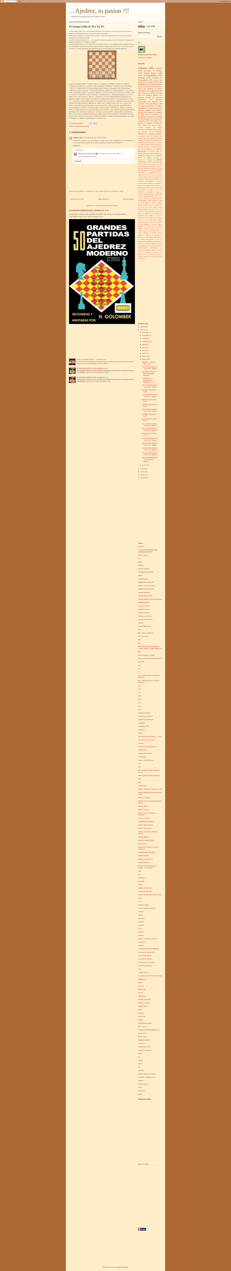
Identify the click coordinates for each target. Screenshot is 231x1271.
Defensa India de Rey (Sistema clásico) (149, 230)
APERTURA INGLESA (145, 155)
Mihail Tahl (150, 185)
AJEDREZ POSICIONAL (146, 572)
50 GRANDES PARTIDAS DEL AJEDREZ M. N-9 (92, 368)
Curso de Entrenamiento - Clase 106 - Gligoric (149, 410)
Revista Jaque (141, 187)
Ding (160, 117)
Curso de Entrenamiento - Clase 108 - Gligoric (149, 386)
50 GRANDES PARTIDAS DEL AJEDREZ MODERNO (148, 551)
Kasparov (144, 132)
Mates (160, 138)
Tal (146, 254)
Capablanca (156, 213)
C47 (156, 209)
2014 (142, 475)
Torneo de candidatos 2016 (146, 1077)
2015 (142, 472)
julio (144, 347)
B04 (161, 194)
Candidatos (147, 213)
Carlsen (156, 121)
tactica (140, 89)
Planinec (140, 250)
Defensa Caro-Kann (156, 142)
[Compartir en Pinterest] (96, 123)
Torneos (159, 68)
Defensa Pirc (158, 162)
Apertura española (144, 110)
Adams (157, 192)
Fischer (140, 123)
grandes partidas (155, 256)
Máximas (156, 104)
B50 (146, 142)
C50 (161, 209)
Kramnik (155, 114)
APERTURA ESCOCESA (146, 589)
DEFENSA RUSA (143, 856)
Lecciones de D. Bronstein (150, 86)
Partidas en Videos (155, 166)
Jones (160, 243)
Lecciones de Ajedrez (153, 71)
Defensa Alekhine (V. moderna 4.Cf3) (150, 789)
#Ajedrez (142, 68)
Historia (143, 91)
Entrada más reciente (77, 199)
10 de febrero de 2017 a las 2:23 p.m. (95, 137)
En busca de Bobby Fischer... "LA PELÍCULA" (91, 359)
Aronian (152, 117)
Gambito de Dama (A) (145, 888)
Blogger (125, 1267)
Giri (141, 243)
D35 (151, 220)
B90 (161, 200)
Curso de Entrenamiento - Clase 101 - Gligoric (149, 449)
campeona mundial (143, 256)
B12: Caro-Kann (143, 636)
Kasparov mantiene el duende (147, 939)
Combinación (154, 91)
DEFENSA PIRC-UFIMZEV (146, 181)
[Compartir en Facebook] (94, 123)
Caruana (150, 112)
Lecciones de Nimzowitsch (146, 952)
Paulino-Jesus (78, 137)
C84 (150, 211)
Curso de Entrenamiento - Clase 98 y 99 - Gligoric (149, 459)
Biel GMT (159, 205)
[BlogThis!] (91, 123)
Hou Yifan (143, 164)
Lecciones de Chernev (145, 160)
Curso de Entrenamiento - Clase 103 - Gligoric (149, 439)
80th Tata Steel (150, 168)
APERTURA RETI (154, 172)
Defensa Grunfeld (153, 157)
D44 (150, 162)
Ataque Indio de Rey (82, 126)
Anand (139, 194)
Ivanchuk (147, 243)
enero (144, 465)
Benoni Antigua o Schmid (147, 203)
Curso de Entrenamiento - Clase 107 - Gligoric (149, 395)
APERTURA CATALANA (145, 192)
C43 (152, 209)
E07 (158, 239)
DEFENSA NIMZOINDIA (146, 840)
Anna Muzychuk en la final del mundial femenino (149, 373)
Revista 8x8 (142, 1033)
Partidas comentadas (144, 999)
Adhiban (140, 175)
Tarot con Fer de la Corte (86, 153)
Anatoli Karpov (150, 73)
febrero (144, 359)
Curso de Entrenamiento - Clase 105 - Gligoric (149, 424)
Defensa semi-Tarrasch (147, 239)
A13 (158, 190)
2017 (142, 330)
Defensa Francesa (155, 153)
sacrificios (140, 258)
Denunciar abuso (144, 1099)
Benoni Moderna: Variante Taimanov (150, 658)
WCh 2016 (142, 125)
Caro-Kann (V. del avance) (145, 218)
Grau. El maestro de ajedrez (147, 93)
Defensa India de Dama (155, 129)
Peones (140, 82)
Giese (160, 241)
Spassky (140, 254)
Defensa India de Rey (147, 144)
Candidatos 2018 (143, 104)
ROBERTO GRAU (150, 250)
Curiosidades (148, 149)
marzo (144, 356)
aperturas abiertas (152, 95)
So (151, 119)
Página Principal (103, 199)
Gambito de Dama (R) (145, 891)
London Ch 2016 (153, 123)
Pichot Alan (145, 136)
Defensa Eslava (142, 153)
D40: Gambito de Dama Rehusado (149, 775)
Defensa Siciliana (143, 862)
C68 (146, 211)
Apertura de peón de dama (151, 194)
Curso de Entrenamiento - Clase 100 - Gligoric (149, 453)
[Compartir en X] (92, 123)
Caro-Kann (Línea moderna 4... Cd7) (148, 215)
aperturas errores (157, 187)
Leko (149, 246)
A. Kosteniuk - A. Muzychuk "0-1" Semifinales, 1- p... (148, 380)
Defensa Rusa (155, 151)
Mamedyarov (142, 117)
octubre (145, 338)
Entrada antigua (128, 199)
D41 (153, 224)
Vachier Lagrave (155, 254)
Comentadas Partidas (144, 753)
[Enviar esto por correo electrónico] (89, 123)
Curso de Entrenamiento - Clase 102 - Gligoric (149, 444)
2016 (142, 469)
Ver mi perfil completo (145, 57)
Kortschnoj (143, 246)
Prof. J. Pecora (144, 140)
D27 (146, 220)
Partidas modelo (154, 108)
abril (144, 353)
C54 (152, 170)
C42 (147, 170)
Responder (76, 145)
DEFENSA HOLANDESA (153, 179)
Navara (158, 185)
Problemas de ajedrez (154, 89)
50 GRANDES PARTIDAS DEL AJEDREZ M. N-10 (89, 210)
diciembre (145, 332)
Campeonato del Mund (145, 716)
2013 (142, 478)
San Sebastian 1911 (148, 252)
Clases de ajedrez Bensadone (147, 747)
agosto (144, 344)
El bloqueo (141, 106)
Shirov (158, 252)
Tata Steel (141, 1070)
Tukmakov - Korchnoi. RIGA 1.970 (149, 363)
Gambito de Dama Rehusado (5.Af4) (147, 241)
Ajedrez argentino (144, 569)
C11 (146, 207)
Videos (156, 80)
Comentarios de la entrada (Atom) (106, 205)
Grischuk (144, 119)
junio (144, 350)
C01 (151, 175)
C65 (141, 211)
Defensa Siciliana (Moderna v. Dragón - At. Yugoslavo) (147, 866)
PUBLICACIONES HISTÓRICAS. (148, 248)
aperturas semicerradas (145, 619)
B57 (146, 175)
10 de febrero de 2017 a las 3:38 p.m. (109, 153)
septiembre (146, 341)
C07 (141, 207)
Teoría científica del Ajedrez (147, 1074)
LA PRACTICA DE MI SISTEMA (148, 949)
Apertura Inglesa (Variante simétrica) (150, 599)
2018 (142, 327)
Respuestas (79, 150)
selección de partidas (147, 190)
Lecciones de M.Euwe (155, 84)
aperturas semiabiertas (145, 616)
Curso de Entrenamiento (147, 75)
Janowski (154, 243)
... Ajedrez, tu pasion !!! (99, 10)
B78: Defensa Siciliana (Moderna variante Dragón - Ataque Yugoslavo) (150, 647)
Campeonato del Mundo (145, 719)
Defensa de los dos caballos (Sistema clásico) (150, 237)
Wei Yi (149, 187)
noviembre (146, 335)
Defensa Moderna (143, 233)
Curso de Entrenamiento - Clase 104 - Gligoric (149, 429)
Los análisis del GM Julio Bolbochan (150, 976)
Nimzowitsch (156, 246)
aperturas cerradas (144, 97)
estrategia (141, 78)
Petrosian (140, 168)
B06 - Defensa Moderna (146, 196)
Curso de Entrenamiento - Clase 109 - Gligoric (149, 368)
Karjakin (155, 102)
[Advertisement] (102, 342)
